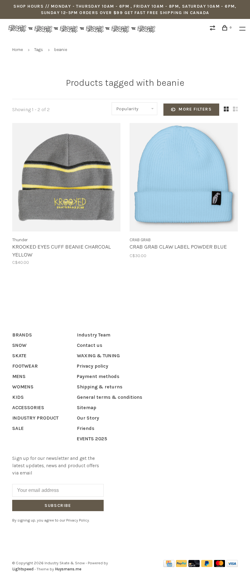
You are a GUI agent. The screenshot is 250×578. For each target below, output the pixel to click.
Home (17, 49)
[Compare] (213, 28)
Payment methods (98, 376)
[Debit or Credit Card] (194, 565)
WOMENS (23, 387)
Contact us (89, 345)
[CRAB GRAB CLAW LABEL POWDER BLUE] (184, 178)
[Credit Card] (168, 565)
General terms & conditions (109, 397)
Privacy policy (92, 366)
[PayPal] (181, 565)
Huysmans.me (68, 569)
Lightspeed (23, 569)
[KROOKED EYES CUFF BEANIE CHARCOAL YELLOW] (66, 178)
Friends (86, 428)
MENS (19, 376)
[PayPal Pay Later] (206, 565)
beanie (60, 49)
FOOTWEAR (25, 366)
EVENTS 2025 (92, 439)
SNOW (19, 345)
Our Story (88, 418)
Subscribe (58, 505)
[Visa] (232, 565)
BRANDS (22, 335)
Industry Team (93, 335)
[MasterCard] (219, 565)
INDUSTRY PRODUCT (35, 418)
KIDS (18, 397)
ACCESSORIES (28, 407)
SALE (18, 428)
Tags (38, 49)
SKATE (19, 355)
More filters (195, 109)
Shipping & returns (100, 387)
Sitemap (86, 407)
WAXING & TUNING (98, 355)
